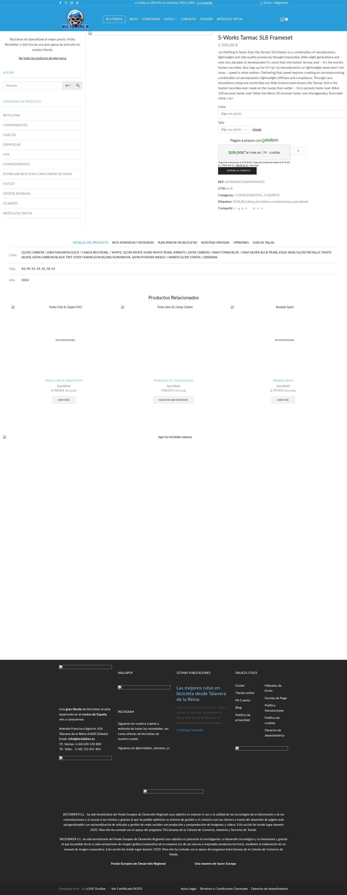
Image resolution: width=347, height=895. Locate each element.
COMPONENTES (15, 125)
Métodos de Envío (273, 688)
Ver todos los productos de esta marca (42, 58)
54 (38, 268)
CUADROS (272, 195)
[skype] (261, 208)
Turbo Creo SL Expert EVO (64, 380)
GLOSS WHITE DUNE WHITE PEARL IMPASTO (154, 252)
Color (222, 106)
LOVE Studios (96, 888)
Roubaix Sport (283, 380)
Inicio (134, 19)
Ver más (254, 165)
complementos (281, 201)
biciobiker (263, 201)
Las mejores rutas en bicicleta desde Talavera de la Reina (201, 694)
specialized (300, 201)
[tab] (90, 243)
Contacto (188, 19)
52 (33, 268)
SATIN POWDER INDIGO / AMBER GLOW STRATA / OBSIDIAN (174, 257)
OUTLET (169, 19)
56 (43, 268)
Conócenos (151, 19)
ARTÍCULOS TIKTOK (17, 213)
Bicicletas (248, 201)
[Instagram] (71, 3)
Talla (221, 122)
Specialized (63, 386)
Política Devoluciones (274, 708)
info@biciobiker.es (81, 739)
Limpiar (256, 129)
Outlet (240, 685)
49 (28, 268)
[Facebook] (60, 3)
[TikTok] (77, 3)
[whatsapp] (258, 208)
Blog (238, 707)
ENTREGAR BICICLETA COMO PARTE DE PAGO (37, 174)
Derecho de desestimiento (274, 733)
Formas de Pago (276, 698)
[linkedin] (254, 208)
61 (53, 268)
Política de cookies (272, 720)
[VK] (242, 208)
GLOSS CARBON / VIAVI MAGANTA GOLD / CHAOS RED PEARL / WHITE (71, 252)
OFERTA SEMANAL (17, 193)
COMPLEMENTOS (248, 195)
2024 (236, 201)
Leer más (63, 400)
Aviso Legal (188, 888)
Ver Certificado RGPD (126, 888)
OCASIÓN (206, 19)
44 (23, 268)
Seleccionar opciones (173, 400)
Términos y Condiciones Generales (224, 888)
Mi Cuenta (242, 700)
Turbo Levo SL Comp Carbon (173, 380)
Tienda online (244, 693)
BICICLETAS (11, 115)
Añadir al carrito (238, 170)
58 (48, 268)
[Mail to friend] (250, 208)
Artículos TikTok (229, 19)
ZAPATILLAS (12, 144)
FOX (6, 154)
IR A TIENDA (114, 19)
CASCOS (9, 135)
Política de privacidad (242, 717)
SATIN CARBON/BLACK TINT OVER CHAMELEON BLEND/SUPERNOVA (81, 257)
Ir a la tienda (204, 3)
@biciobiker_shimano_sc (153, 748)
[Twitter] (66, 3)
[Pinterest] (246, 208)
